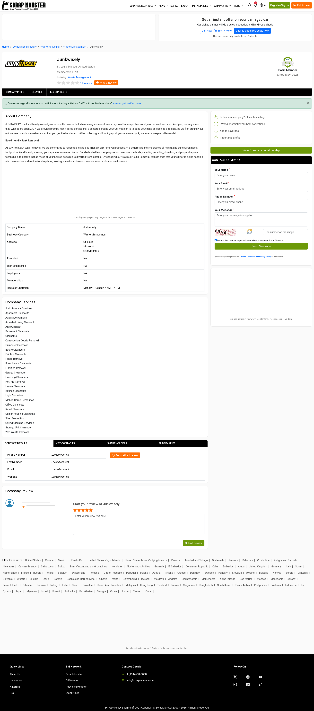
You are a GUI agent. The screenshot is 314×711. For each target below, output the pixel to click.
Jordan (125, 591)
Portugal (131, 572)
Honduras (117, 566)
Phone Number (225, 196)
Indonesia (291, 585)
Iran (303, 585)
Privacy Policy (113, 707)
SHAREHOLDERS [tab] (117, 443)
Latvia (46, 579)
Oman (113, 591)
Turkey (54, 585)
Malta (115, 579)
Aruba (241, 566)
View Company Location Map (261, 150)
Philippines (260, 585)
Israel (44, 591)
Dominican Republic (196, 566)
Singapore (189, 585)
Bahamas (247, 560)
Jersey (292, 579)
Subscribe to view (126, 455)
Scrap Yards (221, 6)
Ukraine (250, 572)
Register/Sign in (279, 5)
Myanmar (31, 591)
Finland (169, 572)
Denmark (195, 572)
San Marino (246, 579)
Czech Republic (113, 572)
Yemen (137, 591)
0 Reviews (86, 83)
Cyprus (7, 591)
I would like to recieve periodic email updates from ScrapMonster (250, 240)
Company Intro (15, 92)
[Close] (308, 103)
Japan (18, 591)
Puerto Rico (77, 560)
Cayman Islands (27, 566)
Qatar (149, 591)
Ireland (144, 572)
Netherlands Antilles (138, 566)
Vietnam (276, 585)
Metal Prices (200, 6)
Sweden (209, 572)
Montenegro (208, 579)
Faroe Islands (10, 585)
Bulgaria (263, 572)
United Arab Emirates (109, 585)
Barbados (228, 566)
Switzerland (78, 572)
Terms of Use (131, 707)
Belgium (62, 572)
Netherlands (10, 572)
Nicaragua (8, 566)
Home (5, 46)
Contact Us (16, 680)
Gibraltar (27, 585)
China (75, 585)
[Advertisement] (79, 25)
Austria (156, 572)
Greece (181, 572)
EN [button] (265, 5)
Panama (175, 560)
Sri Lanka (69, 591)
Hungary (223, 572)
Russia (37, 572)
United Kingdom (258, 566)
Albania (103, 579)
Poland (49, 572)
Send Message (261, 246)
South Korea (224, 585)
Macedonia (276, 579)
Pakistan (88, 585)
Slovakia (237, 572)
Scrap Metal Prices (142, 6)
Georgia (101, 591)
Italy (288, 566)
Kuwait (56, 591)
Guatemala (218, 560)
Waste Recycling (50, 46)
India (65, 585)
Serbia (289, 572)
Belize (61, 566)
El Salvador (174, 566)
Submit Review (193, 543)
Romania (94, 572)
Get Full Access (302, 5)
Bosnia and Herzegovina (81, 579)
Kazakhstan (86, 591)
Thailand (162, 585)
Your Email (222, 183)
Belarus (33, 579)
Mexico (62, 560)
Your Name (222, 169)
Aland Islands (227, 579)
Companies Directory (25, 46)
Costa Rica (263, 560)
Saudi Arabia (243, 585)
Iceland (145, 579)
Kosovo (41, 585)
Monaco (261, 579)
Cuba (215, 566)
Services (37, 92)
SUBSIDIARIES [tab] (167, 443)
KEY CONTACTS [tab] (65, 443)
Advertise (15, 686)
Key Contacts (58, 92)
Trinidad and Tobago (196, 560)
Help (12, 693)
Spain (298, 566)
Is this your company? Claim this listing (242, 117)
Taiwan (175, 585)
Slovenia (8, 579)
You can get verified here (127, 103)
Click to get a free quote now (252, 30)
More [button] (237, 6)
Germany (276, 566)
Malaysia (130, 585)
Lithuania (302, 572)
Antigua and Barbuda (285, 560)
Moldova (159, 579)
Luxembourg (129, 579)
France (25, 572)
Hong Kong (146, 585)
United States (33, 560)
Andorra (172, 579)
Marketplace (178, 6)
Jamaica (233, 560)
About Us (15, 674)
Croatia (21, 579)
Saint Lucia (47, 566)
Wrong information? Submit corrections (242, 124)
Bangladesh (206, 585)
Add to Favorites (229, 130)
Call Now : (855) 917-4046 (217, 30)
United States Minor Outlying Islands (146, 560)
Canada (49, 560)
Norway (277, 572)
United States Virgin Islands (105, 560)
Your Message (224, 210)
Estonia (58, 579)
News (162, 6)
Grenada (159, 566)
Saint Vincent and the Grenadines (88, 566)
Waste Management (74, 46)
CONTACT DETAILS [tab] (16, 443)
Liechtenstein (189, 579)
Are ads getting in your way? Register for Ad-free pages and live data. (105, 217)
